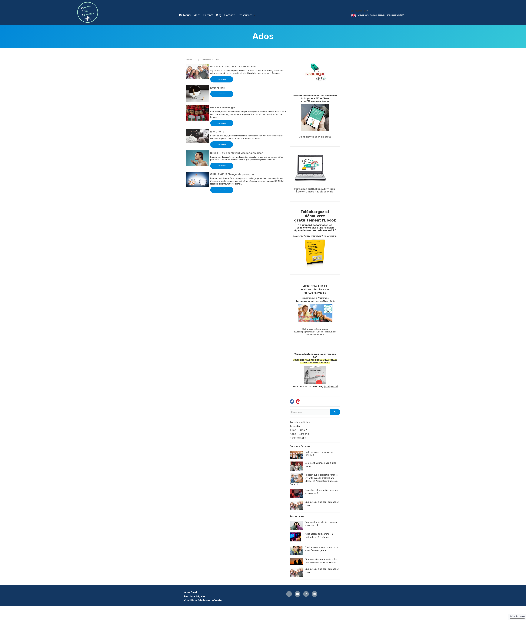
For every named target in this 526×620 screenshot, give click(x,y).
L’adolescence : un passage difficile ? (319, 454)
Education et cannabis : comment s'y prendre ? (322, 492)
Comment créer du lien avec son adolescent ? (321, 524)
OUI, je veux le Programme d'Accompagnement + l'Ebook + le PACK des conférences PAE (315, 332)
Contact (229, 15)
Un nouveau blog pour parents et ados (233, 66)
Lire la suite (221, 79)
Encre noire (217, 131)
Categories (206, 60)
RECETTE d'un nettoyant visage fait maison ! (237, 153)
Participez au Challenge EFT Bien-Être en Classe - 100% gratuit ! (315, 190)
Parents (208, 15)
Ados (197, 15)
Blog (219, 15)
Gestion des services (517, 616)
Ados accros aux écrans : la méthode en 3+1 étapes (319, 535)
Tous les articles (300, 422)
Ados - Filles (297, 430)
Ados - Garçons (299, 433)
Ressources (245, 15)
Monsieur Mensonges (223, 107)
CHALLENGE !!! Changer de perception (232, 174)
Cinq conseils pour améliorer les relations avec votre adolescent (321, 561)
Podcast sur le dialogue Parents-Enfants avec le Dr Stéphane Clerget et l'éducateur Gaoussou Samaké (314, 480)
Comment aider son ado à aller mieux (320, 464)
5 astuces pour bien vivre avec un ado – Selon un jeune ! (322, 549)
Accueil (186, 15)
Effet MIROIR (217, 87)
